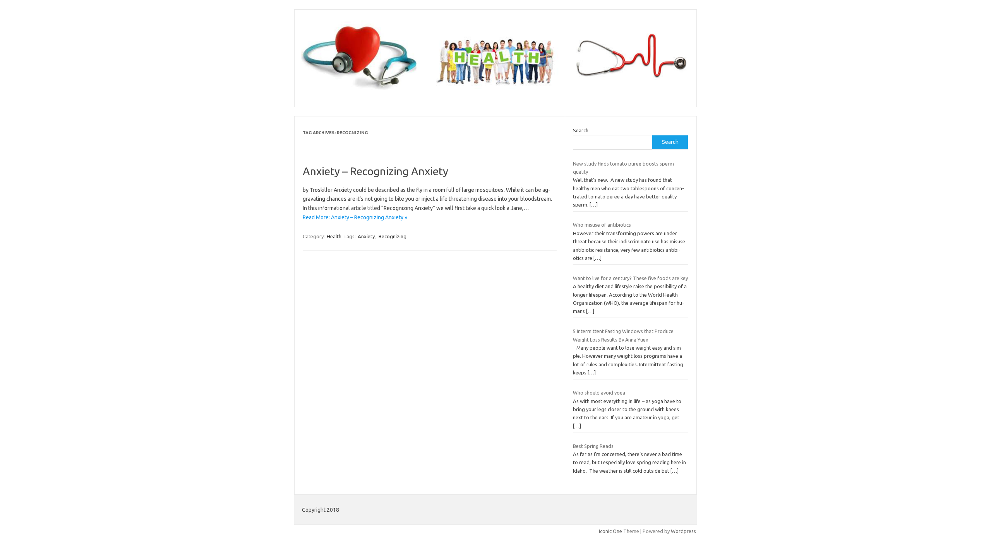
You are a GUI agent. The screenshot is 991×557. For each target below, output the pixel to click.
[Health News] (495, 94)
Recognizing (392, 236)
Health (334, 236)
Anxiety (366, 236)
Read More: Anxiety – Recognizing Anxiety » (355, 217)
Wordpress (683, 531)
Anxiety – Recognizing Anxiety (375, 171)
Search (580, 130)
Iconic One (610, 531)
